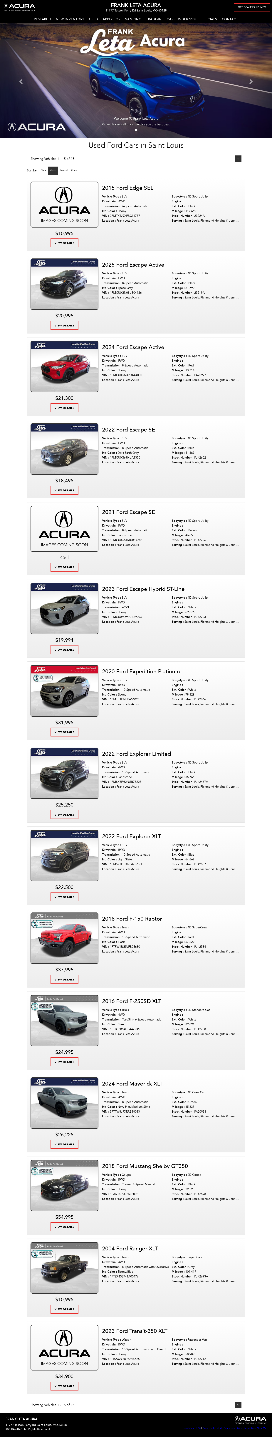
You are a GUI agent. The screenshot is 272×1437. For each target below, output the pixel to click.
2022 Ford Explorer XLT (131, 836)
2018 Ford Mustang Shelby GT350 (145, 1166)
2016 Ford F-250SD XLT (131, 1001)
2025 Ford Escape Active (133, 265)
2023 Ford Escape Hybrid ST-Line (143, 589)
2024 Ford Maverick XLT (132, 1084)
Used (93, 19)
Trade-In (154, 19)
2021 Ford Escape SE (128, 512)
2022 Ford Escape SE (128, 430)
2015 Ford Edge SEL (127, 188)
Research (42, 19)
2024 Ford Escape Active (133, 347)
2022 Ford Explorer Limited (136, 754)
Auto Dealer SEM (212, 1428)
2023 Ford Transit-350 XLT (134, 1331)
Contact (230, 19)
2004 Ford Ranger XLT (130, 1249)
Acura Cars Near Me (255, 1428)
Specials (209, 19)
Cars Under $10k (182, 19)
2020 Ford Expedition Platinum (141, 672)
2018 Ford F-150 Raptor (132, 919)
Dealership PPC (192, 1428)
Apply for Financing (122, 19)
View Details (64, 243)
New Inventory (70, 19)
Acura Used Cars (233, 1428)
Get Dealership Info (252, 7)
